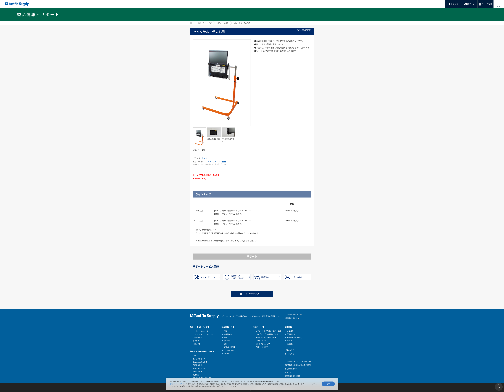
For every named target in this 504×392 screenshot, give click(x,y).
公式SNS (290, 344)
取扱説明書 (228, 334)
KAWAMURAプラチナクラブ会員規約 (298, 361)
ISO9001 (288, 372)
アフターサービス (208, 277)
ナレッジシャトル (199, 368)
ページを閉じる (252, 294)
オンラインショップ (263, 344)
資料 (225, 344)
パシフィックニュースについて (204, 334)
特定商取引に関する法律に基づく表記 (298, 365)
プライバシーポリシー (178, 384)
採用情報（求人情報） (295, 337)
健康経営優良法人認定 (292, 376)
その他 (204, 158)
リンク (289, 341)
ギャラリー (197, 341)
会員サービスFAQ (262, 347)
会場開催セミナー (199, 365)
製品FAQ (265, 277)
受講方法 (196, 375)
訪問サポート (197, 371)
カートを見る (289, 354)
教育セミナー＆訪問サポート (266, 337)
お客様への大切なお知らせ (237, 277)
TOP (194, 355)
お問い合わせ (297, 277)
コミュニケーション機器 (216, 161)
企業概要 (290, 331)
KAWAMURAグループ (292, 314)
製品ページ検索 (223, 23)
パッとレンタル (261, 341)
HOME (191, 23)
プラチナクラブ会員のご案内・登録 (268, 331)
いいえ (314, 384)
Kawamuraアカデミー (201, 362)
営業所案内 (291, 334)
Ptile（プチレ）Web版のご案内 (267, 334)
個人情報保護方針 (291, 369)
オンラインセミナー (200, 359)
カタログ (227, 341)
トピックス (197, 344)
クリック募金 (197, 337)
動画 (225, 337)
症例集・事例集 (229, 347)
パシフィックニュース (200, 331)
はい (328, 384)
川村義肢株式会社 (291, 318)
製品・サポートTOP (205, 23)
